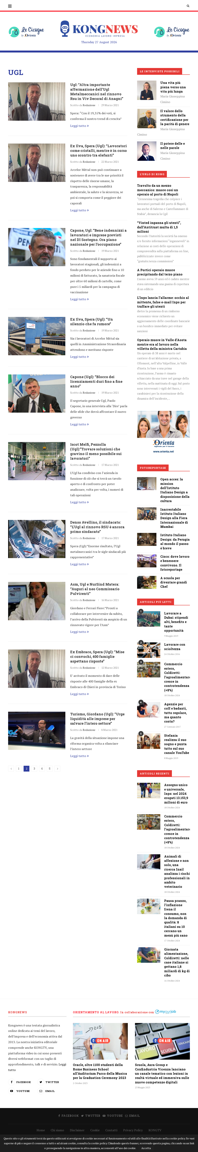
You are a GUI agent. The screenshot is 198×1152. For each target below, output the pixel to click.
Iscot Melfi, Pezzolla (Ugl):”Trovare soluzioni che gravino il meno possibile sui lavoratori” (96, 451)
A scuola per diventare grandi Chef (173, 582)
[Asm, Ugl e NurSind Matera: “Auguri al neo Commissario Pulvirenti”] (36, 601)
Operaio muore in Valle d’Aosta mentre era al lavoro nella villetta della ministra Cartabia (162, 344)
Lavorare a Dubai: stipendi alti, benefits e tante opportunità (176, 622)
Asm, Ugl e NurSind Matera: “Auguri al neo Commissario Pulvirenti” (94, 589)
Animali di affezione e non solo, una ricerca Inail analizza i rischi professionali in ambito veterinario (177, 871)
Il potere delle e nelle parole (172, 145)
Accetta (146, 1148)
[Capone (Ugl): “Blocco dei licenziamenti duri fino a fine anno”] (36, 393)
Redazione (89, 105)
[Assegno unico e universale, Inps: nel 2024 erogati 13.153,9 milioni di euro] (148, 790)
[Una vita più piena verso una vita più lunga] (146, 83)
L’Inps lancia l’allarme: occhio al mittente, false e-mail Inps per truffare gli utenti (163, 302)
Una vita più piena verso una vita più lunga (173, 87)
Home (41, 1130)
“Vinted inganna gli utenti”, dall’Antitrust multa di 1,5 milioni (159, 227)
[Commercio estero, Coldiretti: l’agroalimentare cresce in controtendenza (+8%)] (148, 669)
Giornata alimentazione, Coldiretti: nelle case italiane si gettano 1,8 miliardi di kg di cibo (177, 962)
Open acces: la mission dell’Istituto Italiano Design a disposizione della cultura (174, 490)
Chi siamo (57, 1130)
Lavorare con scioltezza (174, 646)
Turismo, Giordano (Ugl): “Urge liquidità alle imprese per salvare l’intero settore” (97, 719)
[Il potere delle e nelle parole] (146, 144)
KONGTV (154, 1130)
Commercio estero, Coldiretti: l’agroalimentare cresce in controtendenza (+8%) (177, 677)
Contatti (111, 1130)
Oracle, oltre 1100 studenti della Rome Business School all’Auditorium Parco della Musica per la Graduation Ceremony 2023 (100, 1071)
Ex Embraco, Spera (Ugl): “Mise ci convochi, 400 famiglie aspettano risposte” (97, 656)
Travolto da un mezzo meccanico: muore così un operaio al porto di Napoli (157, 189)
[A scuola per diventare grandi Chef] (146, 578)
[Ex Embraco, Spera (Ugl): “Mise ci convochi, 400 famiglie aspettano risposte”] (36, 669)
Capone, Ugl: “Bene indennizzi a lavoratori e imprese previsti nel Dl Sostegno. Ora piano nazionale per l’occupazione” (98, 237)
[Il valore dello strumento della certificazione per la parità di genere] (146, 111)
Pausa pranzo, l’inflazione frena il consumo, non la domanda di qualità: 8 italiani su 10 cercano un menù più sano (176, 918)
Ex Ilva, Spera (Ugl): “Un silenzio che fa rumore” (91, 321)
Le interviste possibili (160, 71)
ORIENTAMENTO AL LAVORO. (96, 1012)
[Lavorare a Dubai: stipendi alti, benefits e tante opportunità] (148, 619)
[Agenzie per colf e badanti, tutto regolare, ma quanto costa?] (148, 710)
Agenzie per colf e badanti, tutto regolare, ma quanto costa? (175, 713)
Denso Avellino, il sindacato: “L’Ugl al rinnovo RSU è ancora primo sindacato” (97, 527)
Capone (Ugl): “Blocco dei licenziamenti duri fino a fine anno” (96, 381)
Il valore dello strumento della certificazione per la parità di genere (174, 117)
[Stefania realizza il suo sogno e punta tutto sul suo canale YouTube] (148, 741)
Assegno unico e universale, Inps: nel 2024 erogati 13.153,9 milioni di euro (176, 793)
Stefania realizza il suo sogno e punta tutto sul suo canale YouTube (176, 744)
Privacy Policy (133, 1130)
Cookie (95, 1130)
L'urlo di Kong (152, 174)
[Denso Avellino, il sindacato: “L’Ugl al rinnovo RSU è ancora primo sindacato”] (36, 539)
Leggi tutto (78, 126)
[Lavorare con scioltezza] (148, 650)
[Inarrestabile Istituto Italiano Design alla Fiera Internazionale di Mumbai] (146, 510)
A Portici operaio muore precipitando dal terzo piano (160, 272)
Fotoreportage (153, 468)
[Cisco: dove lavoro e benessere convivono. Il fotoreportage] (146, 557)
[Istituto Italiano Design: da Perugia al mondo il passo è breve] (146, 535)
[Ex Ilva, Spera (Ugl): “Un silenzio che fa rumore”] (36, 336)
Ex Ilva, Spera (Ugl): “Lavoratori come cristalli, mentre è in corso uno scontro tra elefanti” (98, 150)
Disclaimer (77, 1130)
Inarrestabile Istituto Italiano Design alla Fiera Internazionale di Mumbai (174, 518)
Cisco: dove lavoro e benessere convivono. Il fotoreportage (174, 562)
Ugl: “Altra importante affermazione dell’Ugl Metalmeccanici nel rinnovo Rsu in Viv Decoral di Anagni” (96, 91)
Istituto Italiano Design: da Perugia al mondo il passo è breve (175, 541)
